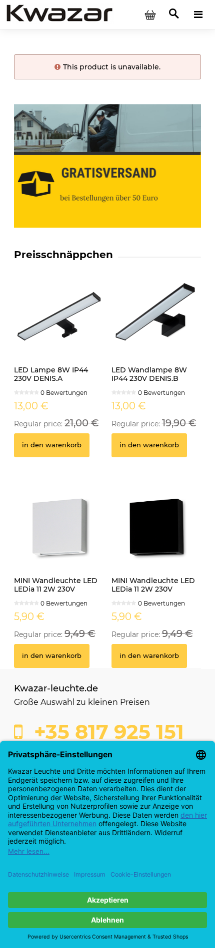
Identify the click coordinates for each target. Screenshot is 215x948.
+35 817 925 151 (106, 732)
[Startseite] (59, 13)
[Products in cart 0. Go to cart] (150, 14)
